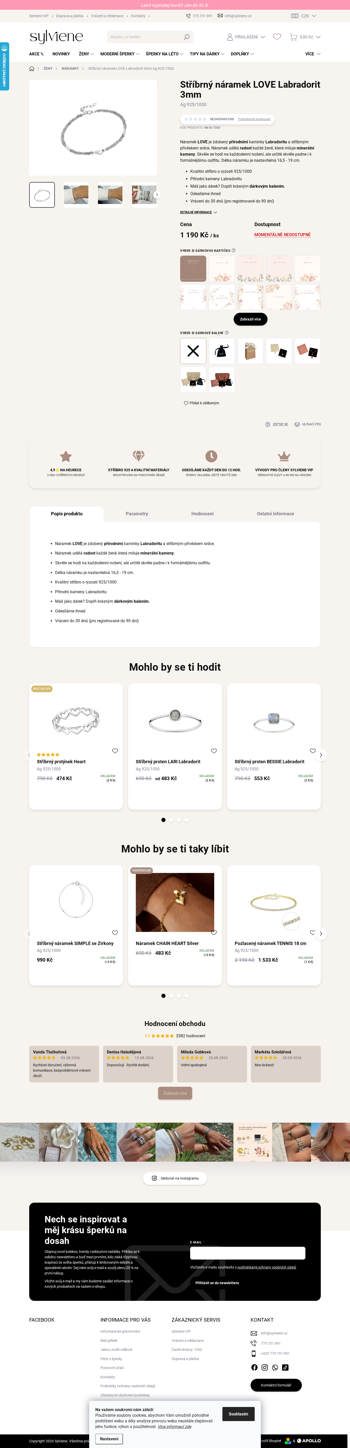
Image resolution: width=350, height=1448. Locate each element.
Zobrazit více (175, 1093)
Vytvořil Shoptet (268, 1441)
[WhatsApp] (275, 1366)
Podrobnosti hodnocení (254, 119)
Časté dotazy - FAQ (187, 1350)
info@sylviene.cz (274, 1333)
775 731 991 (271, 1343)
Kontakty (138, 16)
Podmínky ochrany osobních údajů (127, 1386)
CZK (305, 16)
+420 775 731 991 (275, 1353)
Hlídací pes (311, 424)
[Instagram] (265, 1366)
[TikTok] (285, 1366)
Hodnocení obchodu (175, 1024)
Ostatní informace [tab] (275, 513)
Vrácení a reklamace (107, 16)
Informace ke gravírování (120, 1331)
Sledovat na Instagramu (180, 1178)
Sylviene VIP (38, 16)
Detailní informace (196, 212)
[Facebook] (254, 1366)
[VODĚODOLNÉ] (175, 902)
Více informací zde (174, 1426)
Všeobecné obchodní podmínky (125, 1395)
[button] (163, 820)
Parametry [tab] (137, 513)
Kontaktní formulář (276, 1385)
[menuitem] (38, 54)
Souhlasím (238, 1414)
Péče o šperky (111, 1359)
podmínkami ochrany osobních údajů (267, 1267)
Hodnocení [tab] (202, 513)
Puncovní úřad (111, 1368)
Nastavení (109, 1438)
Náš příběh (109, 1341)
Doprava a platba (70, 16)
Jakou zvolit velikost (116, 1350)
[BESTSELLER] (76, 720)
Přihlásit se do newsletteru (217, 1283)
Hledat (186, 37)
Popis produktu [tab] (67, 513)
